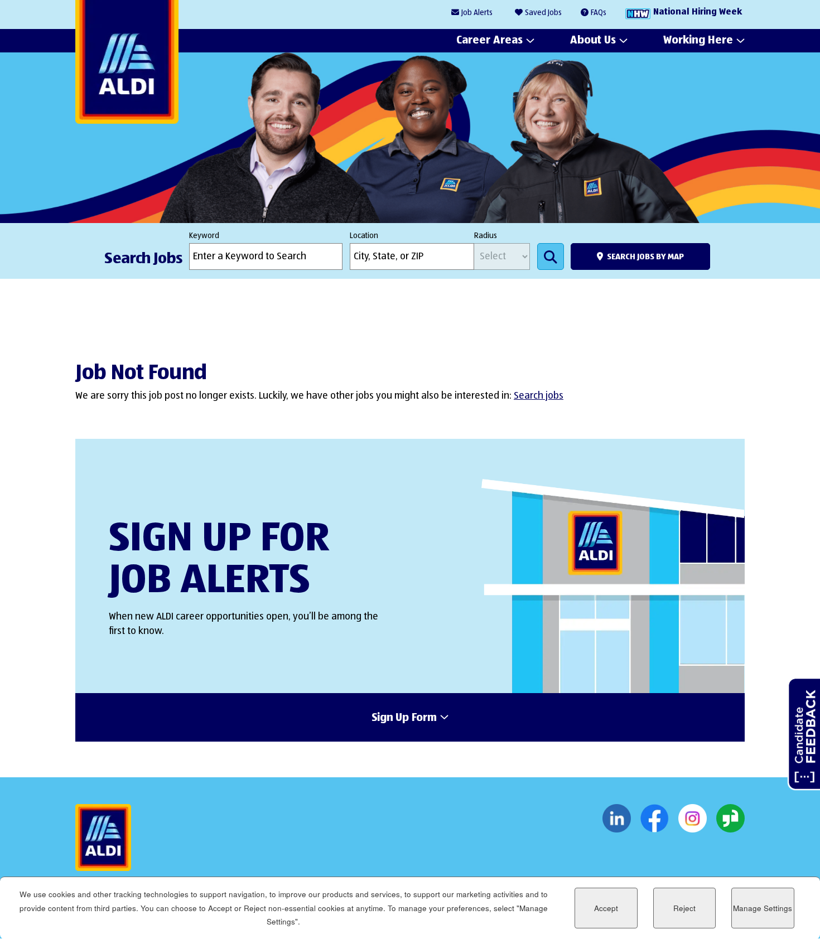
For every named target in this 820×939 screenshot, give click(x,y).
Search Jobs (550, 256)
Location (364, 236)
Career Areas (489, 40)
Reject (684, 908)
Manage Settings (762, 908)
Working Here (698, 40)
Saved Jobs (543, 13)
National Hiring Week (697, 12)
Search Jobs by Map (645, 257)
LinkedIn (616, 818)
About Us (593, 40)
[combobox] (412, 256)
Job (477, 13)
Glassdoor (730, 818)
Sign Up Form (404, 718)
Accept (606, 908)
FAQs (598, 13)
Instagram (692, 818)
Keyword (204, 236)
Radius (485, 236)
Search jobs (538, 396)
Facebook (654, 818)
